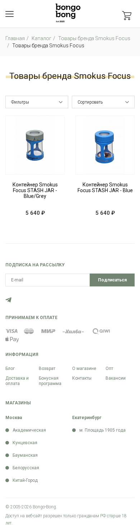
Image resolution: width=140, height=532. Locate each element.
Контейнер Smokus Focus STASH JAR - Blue (105, 187)
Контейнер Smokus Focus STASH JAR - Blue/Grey (35, 190)
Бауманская (25, 455)
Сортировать (90, 102)
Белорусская (26, 467)
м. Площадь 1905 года (102, 430)
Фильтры (20, 102)
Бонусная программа (50, 381)
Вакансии (116, 378)
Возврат (47, 368)
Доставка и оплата (17, 381)
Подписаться (112, 279)
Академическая (29, 430)
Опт (109, 368)
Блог (10, 368)
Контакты (82, 378)
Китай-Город (25, 480)
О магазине (84, 368)
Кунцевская (25, 442)
